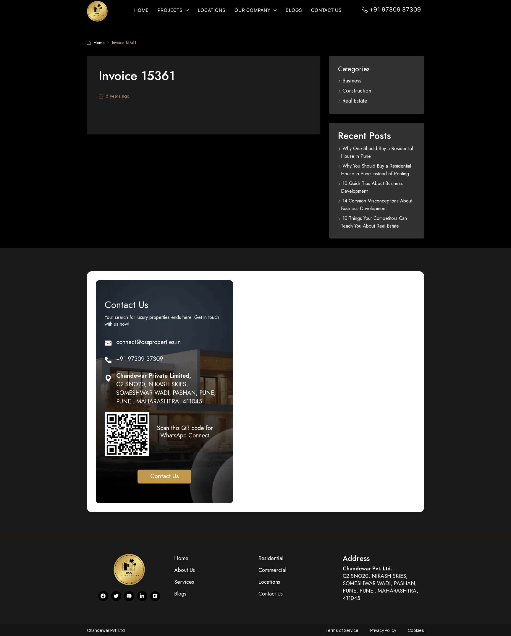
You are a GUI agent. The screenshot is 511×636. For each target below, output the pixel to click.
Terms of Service (341, 630)
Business (351, 81)
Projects (170, 10)
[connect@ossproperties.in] (108, 343)
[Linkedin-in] (142, 596)
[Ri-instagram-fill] (155, 596)
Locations (212, 10)
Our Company (253, 10)
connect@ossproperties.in (148, 342)
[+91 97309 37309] (108, 360)
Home (141, 10)
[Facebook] (103, 596)
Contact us (326, 10)
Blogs (294, 10)
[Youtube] (129, 596)
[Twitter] (116, 596)
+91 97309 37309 (395, 9)
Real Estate (354, 101)
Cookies (416, 630)
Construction (356, 91)
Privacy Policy (383, 630)
